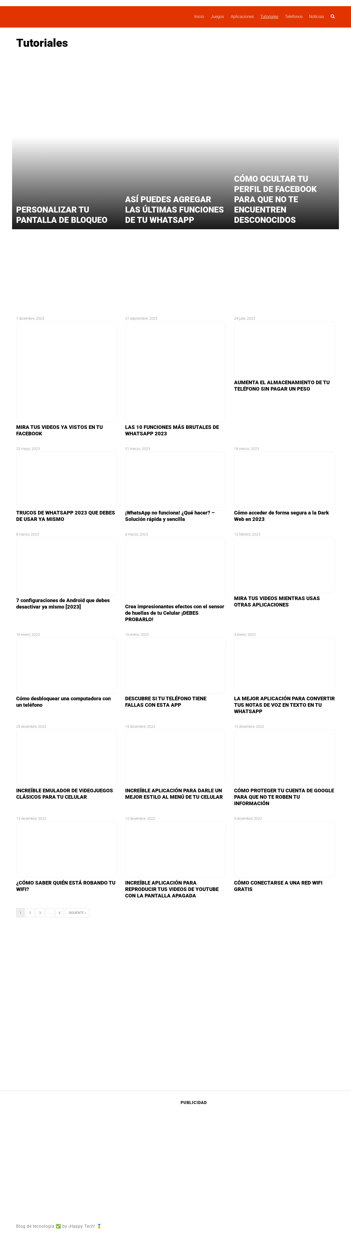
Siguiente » (77, 913)
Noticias (316, 16)
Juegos (217, 16)
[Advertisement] (175, 94)
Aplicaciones (242, 16)
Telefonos (294, 16)
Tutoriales (269, 16)
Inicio (199, 16)
